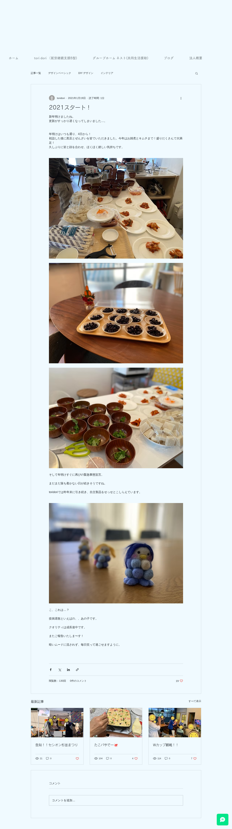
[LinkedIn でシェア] (68, 669)
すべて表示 (194, 701)
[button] (196, 73)
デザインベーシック (59, 73)
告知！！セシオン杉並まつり (56, 745)
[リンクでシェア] (77, 669)
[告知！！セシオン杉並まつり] (57, 722)
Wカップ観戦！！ (166, 745)
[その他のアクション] (181, 98)
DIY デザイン (85, 73)
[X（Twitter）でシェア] (59, 669)
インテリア (107, 73)
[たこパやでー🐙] (116, 722)
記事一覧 (36, 73)
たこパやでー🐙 (106, 745)
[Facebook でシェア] (50, 669)
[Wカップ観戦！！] (175, 722)
